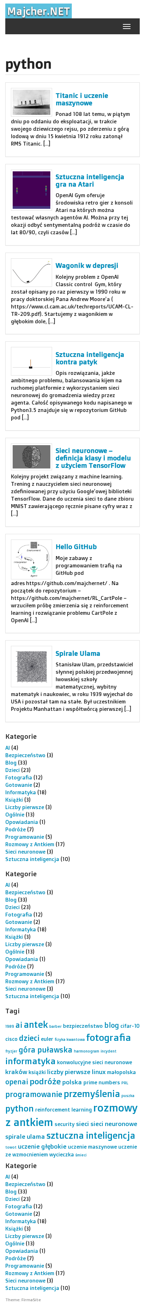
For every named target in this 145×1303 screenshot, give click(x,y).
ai (18, 1025)
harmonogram (86, 1051)
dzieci (29, 1038)
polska (72, 1082)
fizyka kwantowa (70, 1039)
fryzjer (11, 1051)
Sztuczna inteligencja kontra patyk (90, 358)
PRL (124, 1082)
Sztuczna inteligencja (32, 859)
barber (55, 1026)
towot (11, 1147)
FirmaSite (31, 1299)
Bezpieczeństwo (25, 755)
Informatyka (20, 792)
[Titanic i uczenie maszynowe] (31, 102)
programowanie (33, 1094)
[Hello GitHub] (31, 559)
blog (111, 1025)
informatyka (30, 1060)
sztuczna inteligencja (90, 1135)
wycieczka (61, 1154)
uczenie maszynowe (92, 1146)
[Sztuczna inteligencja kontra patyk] (31, 361)
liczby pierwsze (68, 1071)
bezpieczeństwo (83, 1025)
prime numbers (101, 1082)
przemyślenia (92, 1093)
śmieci (81, 1154)
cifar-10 (130, 1025)
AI (7, 747)
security (65, 1124)
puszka (127, 1095)
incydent (108, 1051)
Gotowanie (18, 785)
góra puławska (45, 1049)
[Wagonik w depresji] (31, 272)
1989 (9, 1026)
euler (47, 1039)
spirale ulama (25, 1136)
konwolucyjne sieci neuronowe (94, 1062)
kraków (16, 1071)
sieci (82, 1123)
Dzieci (12, 770)
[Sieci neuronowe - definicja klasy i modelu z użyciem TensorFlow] (31, 457)
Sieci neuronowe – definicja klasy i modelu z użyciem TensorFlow (93, 458)
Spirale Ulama (78, 653)
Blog (11, 762)
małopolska (121, 1072)
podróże (45, 1081)
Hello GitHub (76, 546)
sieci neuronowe (113, 1123)
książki (37, 1072)
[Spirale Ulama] (31, 666)
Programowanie (24, 836)
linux (99, 1071)
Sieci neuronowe (25, 851)
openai (16, 1081)
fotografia (108, 1037)
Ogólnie (14, 814)
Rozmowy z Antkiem (29, 844)
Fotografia (18, 777)
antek (36, 1024)
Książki (14, 799)
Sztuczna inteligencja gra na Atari (90, 180)
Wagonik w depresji (87, 265)
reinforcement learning (63, 1109)
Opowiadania (21, 822)
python (19, 1108)
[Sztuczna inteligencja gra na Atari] (31, 190)
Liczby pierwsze (24, 807)
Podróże (15, 829)
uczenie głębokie (42, 1146)
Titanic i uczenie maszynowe (82, 99)
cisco (11, 1039)
